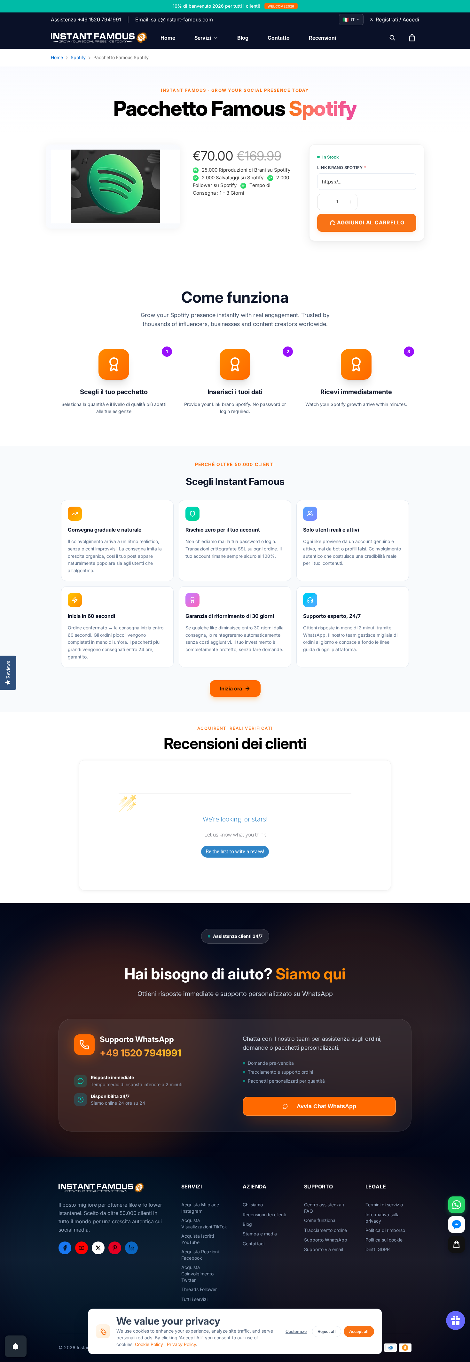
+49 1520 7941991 (140, 1053)
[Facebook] (65, 1247)
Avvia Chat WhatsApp (326, 1106)
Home (57, 57)
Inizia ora (231, 688)
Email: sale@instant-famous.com (174, 19)
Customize (296, 1331)
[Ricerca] (392, 38)
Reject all (326, 1331)
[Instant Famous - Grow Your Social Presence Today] (99, 37)
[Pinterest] (114, 1247)
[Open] (16, 1346)
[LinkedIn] (131, 1247)
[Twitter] (98, 1247)
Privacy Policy (181, 1344)
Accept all (359, 1331)
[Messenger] (456, 1224)
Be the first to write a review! (235, 851)
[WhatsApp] (456, 1204)
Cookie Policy (149, 1344)
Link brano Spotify (341, 167)
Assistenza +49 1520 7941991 (86, 19)
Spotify (78, 57)
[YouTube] (81, 1247)
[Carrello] (456, 1244)
